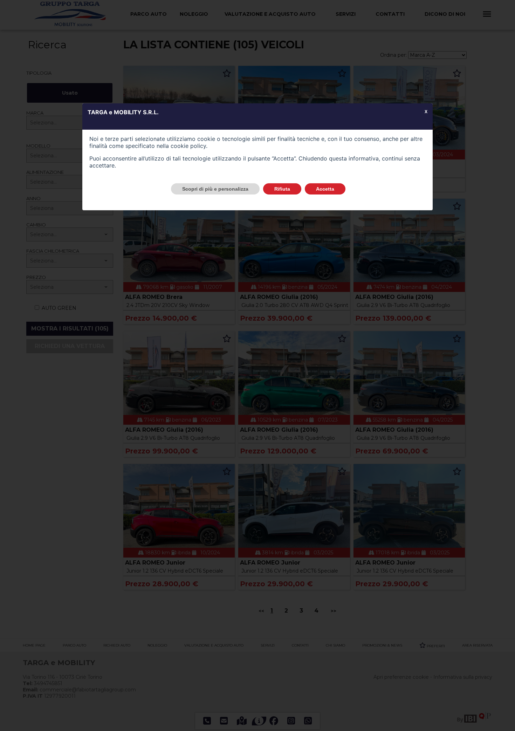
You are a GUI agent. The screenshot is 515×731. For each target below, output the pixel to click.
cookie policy (188, 145)
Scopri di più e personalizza (215, 189)
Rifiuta (282, 189)
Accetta (325, 189)
